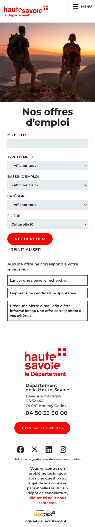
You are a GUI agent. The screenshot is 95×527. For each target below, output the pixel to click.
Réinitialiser (25, 249)
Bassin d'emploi (23, 176)
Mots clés (17, 135)
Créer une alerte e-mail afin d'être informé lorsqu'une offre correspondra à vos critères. (45, 311)
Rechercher (30, 239)
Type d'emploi (20, 157)
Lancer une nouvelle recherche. (38, 280)
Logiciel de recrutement (44, 521)
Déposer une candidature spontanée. (43, 293)
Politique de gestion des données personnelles (47, 459)
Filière (13, 216)
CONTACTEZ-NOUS (42, 428)
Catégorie (17, 196)
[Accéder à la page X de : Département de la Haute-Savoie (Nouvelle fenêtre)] (34, 449)
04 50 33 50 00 (46, 413)
